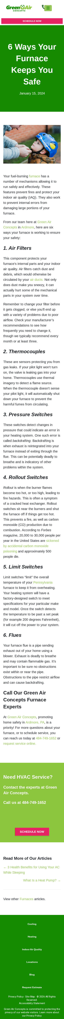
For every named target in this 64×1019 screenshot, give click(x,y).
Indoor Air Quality (32, 949)
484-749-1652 (46, 738)
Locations (32, 962)
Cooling (32, 924)
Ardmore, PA (35, 722)
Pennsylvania (43, 582)
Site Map (30, 996)
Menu (48, 8)
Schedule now (32, 21)
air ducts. (36, 279)
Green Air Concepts (21, 717)
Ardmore (27, 227)
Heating (32, 936)
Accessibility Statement (32, 1003)
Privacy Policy (15, 996)
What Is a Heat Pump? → (42, 880)
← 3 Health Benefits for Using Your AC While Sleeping (31, 869)
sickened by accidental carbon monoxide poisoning (31, 546)
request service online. (19, 743)
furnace (34, 176)
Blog (32, 974)
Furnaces (26, 899)
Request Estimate (32, 987)
